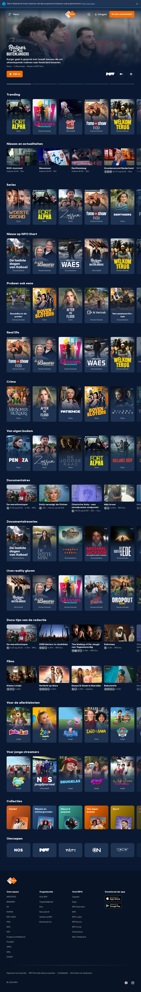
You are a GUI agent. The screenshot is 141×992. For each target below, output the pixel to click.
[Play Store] (113, 905)
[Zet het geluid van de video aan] (121, 74)
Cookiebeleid (62, 973)
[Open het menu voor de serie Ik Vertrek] (105, 290)
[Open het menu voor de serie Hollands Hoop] (131, 438)
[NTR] (70, 850)
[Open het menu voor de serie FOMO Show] (105, 101)
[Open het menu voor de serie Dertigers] (131, 192)
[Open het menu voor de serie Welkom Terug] (131, 101)
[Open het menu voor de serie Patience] (79, 389)
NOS (8, 927)
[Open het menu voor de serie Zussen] (79, 192)
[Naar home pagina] (70, 14)
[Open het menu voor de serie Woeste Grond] (27, 192)
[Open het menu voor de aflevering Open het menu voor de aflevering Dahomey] (131, 627)
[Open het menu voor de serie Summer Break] (27, 759)
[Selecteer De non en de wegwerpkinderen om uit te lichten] (96, 83)
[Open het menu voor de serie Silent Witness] (131, 389)
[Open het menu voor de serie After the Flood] (79, 290)
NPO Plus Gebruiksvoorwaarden (42, 973)
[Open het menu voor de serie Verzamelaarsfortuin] (131, 290)
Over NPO (43, 897)
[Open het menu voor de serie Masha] (27, 710)
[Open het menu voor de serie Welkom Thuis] (105, 759)
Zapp (74, 902)
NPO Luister (77, 917)
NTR (8, 932)
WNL (9, 952)
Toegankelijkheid (46, 902)
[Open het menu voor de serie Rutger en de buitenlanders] (105, 241)
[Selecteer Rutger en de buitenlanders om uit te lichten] (19, 83)
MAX (8, 922)
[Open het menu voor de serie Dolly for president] (79, 101)
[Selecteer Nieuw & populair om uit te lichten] (122, 83)
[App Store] (113, 898)
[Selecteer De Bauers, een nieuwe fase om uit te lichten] (44, 83)
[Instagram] (132, 983)
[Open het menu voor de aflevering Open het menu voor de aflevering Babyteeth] (131, 668)
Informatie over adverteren (81, 973)
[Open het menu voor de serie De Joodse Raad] (79, 438)
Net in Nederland (79, 937)
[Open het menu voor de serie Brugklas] (79, 759)
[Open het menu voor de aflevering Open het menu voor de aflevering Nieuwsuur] (66, 151)
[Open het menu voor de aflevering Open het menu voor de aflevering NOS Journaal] (34, 151)
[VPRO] (122, 850)
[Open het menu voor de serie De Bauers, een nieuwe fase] (53, 241)
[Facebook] (126, 983)
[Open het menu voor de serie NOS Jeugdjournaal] (53, 759)
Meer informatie (88, 4)
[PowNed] (44, 850)
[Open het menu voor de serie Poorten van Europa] (79, 528)
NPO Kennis (77, 922)
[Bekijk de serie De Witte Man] (44, 543)
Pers (41, 907)
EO (8, 907)
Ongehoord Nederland (16, 937)
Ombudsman (77, 932)
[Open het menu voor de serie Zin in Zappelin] (53, 710)
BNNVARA (11, 902)
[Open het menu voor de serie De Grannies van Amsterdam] (53, 101)
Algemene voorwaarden (17, 973)
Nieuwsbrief (44, 912)
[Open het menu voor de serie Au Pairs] (105, 578)
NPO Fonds (76, 927)
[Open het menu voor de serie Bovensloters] (53, 290)
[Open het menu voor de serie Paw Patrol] (131, 710)
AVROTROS (11, 897)
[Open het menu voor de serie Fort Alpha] (27, 101)
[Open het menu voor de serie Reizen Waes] (79, 241)
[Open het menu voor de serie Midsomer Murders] (27, 389)
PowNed (10, 942)
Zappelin (75, 897)
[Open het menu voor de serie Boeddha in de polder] (27, 290)
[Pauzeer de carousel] (131, 74)
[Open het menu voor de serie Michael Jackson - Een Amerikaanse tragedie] (105, 528)
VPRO (9, 947)
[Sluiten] (137, 4)
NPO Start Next (78, 907)
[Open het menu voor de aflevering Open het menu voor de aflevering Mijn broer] (131, 487)
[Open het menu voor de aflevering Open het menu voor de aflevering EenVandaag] (99, 151)
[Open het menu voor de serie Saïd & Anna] (105, 710)
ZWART (10, 957)
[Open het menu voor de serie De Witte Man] (53, 528)
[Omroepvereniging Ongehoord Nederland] (96, 850)
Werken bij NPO (45, 917)
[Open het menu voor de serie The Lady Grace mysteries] (131, 759)
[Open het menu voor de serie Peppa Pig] (79, 710)
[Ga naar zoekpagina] (89, 14)
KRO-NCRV (11, 917)
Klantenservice (45, 922)
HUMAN (10, 912)
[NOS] (18, 850)
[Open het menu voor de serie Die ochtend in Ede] (131, 528)
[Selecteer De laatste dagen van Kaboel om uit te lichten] (70, 83)
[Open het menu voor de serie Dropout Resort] (131, 578)
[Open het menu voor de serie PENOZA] (27, 438)
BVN (74, 912)
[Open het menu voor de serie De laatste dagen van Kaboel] (27, 241)
